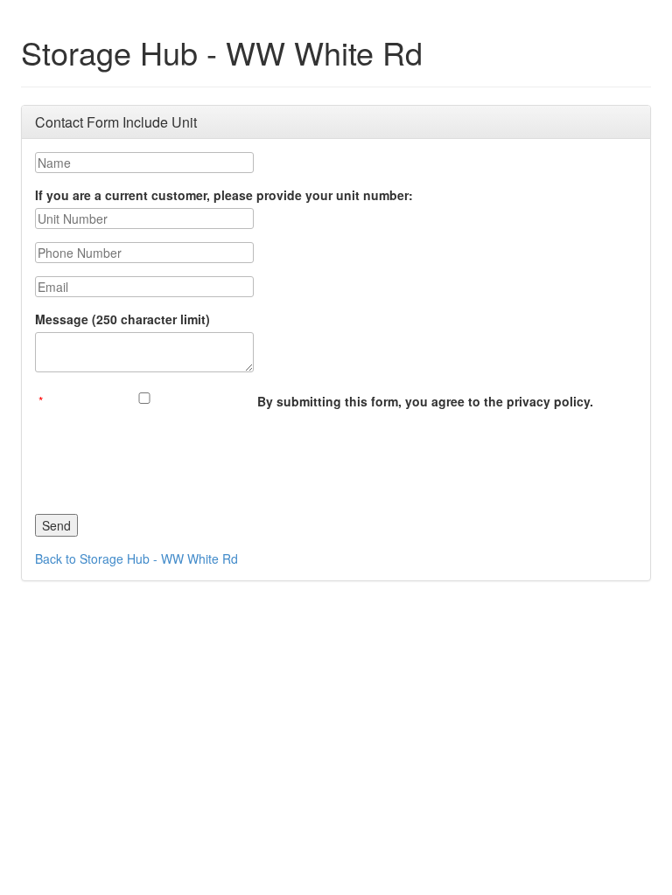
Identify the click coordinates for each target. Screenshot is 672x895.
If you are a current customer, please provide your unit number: (224, 195)
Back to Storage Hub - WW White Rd (136, 558)
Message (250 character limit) (122, 319)
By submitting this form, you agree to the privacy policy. (425, 401)
